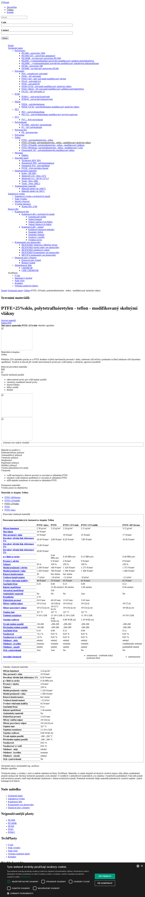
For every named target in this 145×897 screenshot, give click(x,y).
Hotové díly (13, 209)
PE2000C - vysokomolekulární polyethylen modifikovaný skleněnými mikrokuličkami (60, 63)
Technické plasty (15, 48)
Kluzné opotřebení (12, 587)
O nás (17, 275)
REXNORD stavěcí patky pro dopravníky (40, 247)
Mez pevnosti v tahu (12, 535)
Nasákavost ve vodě (12, 637)
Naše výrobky (21, 199)
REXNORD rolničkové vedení (35, 250)
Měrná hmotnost (11, 528)
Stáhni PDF (6, 323)
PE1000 (11, 820)
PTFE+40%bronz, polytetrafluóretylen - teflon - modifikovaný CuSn (52, 148)
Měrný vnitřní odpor (13, 603)
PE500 (11, 826)
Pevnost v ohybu (11, 561)
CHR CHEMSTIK (30, 270)
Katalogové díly (22, 211)
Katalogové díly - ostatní (32, 227)
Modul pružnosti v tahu (14, 571)
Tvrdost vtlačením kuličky (15, 580)
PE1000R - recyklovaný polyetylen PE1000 (41, 58)
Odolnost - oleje (10, 640)
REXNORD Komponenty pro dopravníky (40, 252)
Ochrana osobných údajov (26, 286)
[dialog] (72, 879)
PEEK (18, 102)
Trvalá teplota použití (13, 624)
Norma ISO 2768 (29, 206)
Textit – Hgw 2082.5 (31, 183)
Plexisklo (19, 153)
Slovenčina (12, 7)
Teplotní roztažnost (12, 615)
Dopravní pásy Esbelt (31, 260)
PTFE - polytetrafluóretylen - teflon (37, 140)
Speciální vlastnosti (12, 657)
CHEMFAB (27, 268)
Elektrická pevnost (12, 600)
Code (3, 22)
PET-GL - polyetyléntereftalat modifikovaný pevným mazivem (49, 114)
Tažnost (6, 564)
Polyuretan (19, 135)
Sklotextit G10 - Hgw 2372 (34, 176)
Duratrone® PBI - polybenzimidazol (38, 163)
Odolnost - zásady (11, 647)
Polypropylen (21, 130)
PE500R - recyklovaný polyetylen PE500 (40, 68)
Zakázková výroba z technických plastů (32, 196)
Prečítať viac (26, 877)
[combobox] (138, 866)
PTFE (7, 507)
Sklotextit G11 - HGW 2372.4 (35, 178)
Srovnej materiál (8, 320)
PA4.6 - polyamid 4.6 (31, 81)
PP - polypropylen (30, 132)
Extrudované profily (37, 217)
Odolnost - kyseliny (12, 643)
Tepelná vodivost (11, 619)
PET (17, 109)
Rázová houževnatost (13, 574)
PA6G (11, 829)
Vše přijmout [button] (105, 876)
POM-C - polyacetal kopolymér (36, 96)
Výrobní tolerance (23, 204)
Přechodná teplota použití (15, 627)
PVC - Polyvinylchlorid (32, 119)
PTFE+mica (10, 510)
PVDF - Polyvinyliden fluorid (35, 168)
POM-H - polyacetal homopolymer (37, 99)
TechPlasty (13, 273)
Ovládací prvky (35, 240)
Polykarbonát (21, 122)
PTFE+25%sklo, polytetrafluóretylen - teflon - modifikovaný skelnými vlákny (56, 142)
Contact (5, 30)
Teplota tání (8, 612)
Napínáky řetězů (35, 232)
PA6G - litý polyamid (31, 76)
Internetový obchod (23, 278)
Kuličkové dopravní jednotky (41, 229)
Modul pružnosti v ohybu (15, 567)
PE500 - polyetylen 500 (32, 66)
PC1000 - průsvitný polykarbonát (36, 125)
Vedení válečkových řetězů (40, 222)
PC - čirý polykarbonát (32, 127)
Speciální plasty (22, 158)
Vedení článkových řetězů (39, 224)
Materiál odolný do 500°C (33, 191)
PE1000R (12, 823)
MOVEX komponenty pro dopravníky (39, 255)
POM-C (11, 832)
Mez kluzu (8, 531)
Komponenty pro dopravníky (28, 242)
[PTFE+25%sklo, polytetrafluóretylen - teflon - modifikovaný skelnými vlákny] (16, 349)
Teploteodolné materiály (25, 186)
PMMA (25, 155)
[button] (49, 893)
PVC (17, 117)
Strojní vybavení (22, 201)
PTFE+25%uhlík (12, 500)
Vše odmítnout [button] (104, 883)
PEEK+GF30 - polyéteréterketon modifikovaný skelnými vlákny (50, 107)
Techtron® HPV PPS (31, 160)
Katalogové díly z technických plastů (38, 214)
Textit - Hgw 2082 (30, 181)
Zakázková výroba (16, 194)
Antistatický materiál (13, 593)
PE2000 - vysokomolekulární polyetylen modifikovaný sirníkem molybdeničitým (58, 61)
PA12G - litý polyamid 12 (33, 91)
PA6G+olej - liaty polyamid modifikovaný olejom (44, 79)
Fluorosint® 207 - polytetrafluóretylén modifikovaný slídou (48, 150)
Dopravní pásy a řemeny (26, 257)
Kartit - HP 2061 (29, 173)
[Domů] (5, 2)
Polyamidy (19, 71)
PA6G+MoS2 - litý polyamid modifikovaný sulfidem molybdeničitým (53, 89)
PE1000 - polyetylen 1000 (33, 53)
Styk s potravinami (12, 650)
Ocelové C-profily (36, 237)
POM (17, 94)
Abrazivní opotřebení (13, 590)
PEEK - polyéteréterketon (33, 104)
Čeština (10, 10)
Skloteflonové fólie (23, 265)
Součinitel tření (10, 584)
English (10, 12)
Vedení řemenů (35, 219)
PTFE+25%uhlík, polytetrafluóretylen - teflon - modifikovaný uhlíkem (53, 145)
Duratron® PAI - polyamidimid (36, 165)
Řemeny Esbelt (28, 263)
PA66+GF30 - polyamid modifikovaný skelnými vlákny (47, 86)
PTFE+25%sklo (12, 503)
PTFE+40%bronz (12, 497)
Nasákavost (8, 634)
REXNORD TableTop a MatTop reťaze (39, 245)
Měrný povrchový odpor (15, 608)
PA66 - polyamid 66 (31, 84)
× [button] (142, 866)
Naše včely (20, 280)
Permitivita (8, 597)
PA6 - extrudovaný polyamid (34, 73)
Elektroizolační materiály (26, 171)
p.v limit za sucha (11, 556)
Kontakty (19, 283)
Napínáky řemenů (36, 234)
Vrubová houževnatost (14, 577)
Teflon (18, 137)
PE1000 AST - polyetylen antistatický (38, 56)
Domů (11, 45)
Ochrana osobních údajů (19, 854)
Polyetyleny (20, 50)
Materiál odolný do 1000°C (34, 188)
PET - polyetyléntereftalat (33, 112)
